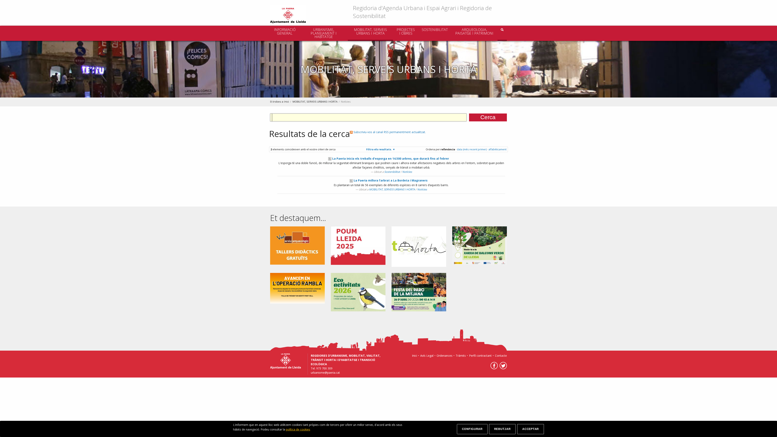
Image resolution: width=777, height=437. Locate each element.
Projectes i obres (406, 31)
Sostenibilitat (435, 29)
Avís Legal (426, 355)
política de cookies (298, 429)
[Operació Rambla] (297, 288)
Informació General (285, 31)
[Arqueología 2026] (297, 245)
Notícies (407, 172)
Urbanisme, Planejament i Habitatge (323, 33)
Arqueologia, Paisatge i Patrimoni (474, 31)
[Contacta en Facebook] (493, 368)
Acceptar (530, 429)
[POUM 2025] (358, 245)
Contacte (501, 355)
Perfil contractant (480, 355)
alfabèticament (497, 149)
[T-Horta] (419, 246)
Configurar (472, 429)
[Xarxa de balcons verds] (479, 245)
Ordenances (444, 355)
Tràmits (461, 355)
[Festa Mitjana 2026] (419, 292)
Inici (286, 101)
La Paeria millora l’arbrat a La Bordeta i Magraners (391, 180)
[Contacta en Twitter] (503, 368)
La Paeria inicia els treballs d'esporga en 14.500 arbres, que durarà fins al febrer (390, 158)
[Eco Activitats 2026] (358, 292)
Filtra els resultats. (379, 149)
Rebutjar (502, 429)
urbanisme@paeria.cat (325, 372)
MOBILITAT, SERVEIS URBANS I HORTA (370, 31)
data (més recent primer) (472, 149)
